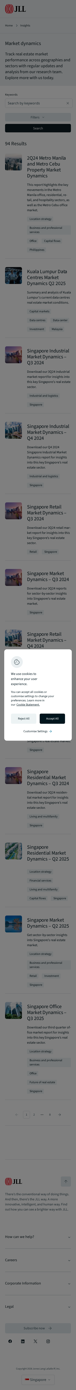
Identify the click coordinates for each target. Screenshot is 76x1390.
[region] (38, 695)
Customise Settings (38, 731)
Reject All (24, 719)
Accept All (52, 719)
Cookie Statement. (28, 705)
